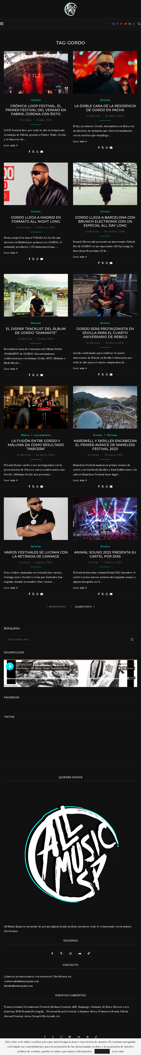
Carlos (27, 120)
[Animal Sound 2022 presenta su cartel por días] (105, 518)
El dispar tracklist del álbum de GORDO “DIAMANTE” (36, 331)
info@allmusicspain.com (18, 985)
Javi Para (25, 227)
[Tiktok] (133, 23)
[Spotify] (130, 23)
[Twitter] (113, 23)
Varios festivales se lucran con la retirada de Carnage (36, 554)
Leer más (9, 145)
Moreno (95, 116)
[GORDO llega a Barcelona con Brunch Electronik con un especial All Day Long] (105, 184)
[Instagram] (117, 23)
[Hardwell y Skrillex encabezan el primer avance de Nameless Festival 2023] (105, 407)
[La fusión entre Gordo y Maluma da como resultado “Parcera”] (36, 407)
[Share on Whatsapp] (37, 151)
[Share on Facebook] (29, 151)
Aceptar (102, 1051)
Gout (26, 562)
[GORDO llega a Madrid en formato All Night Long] (36, 184)
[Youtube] (121, 23)
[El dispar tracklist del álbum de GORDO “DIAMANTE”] (36, 295)
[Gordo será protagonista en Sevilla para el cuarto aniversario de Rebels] (105, 295)
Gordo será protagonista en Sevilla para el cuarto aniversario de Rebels (105, 333)
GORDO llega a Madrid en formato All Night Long (36, 220)
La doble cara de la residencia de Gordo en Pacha (105, 108)
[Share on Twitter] (33, 151)
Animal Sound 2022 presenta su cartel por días (105, 554)
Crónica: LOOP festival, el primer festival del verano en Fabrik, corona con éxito (36, 110)
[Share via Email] (41, 151)
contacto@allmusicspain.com (21, 981)
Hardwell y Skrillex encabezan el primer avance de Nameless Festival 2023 (105, 445)
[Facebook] (110, 23)
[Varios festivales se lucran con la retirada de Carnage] (36, 518)
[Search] (139, 23)
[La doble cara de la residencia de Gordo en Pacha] (105, 72)
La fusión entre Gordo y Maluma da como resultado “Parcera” (36, 445)
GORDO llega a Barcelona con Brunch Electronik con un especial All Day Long (105, 222)
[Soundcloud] (125, 23)
